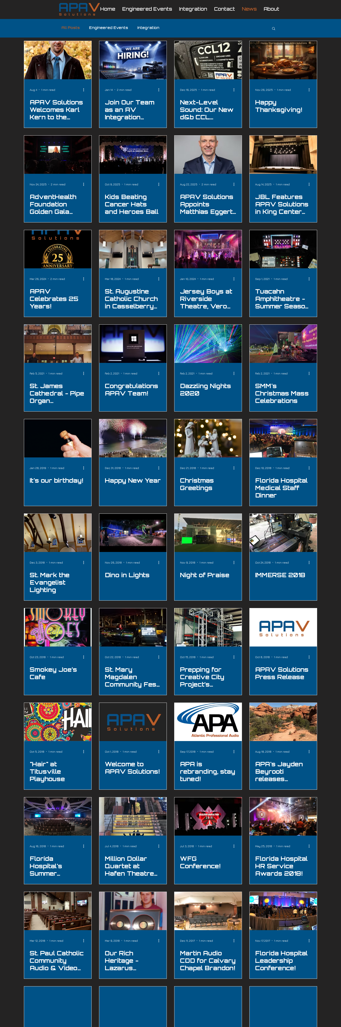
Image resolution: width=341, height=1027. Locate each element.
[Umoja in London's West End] (283, 1005)
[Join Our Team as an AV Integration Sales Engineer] (133, 60)
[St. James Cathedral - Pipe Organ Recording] (57, 344)
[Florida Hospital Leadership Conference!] (283, 911)
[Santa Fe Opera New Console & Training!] (57, 1005)
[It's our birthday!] (57, 438)
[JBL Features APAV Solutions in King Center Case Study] (283, 155)
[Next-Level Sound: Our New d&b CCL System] (208, 60)
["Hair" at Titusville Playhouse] (57, 722)
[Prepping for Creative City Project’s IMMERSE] (208, 627)
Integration (148, 28)
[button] (273, 28)
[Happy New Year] (133, 438)
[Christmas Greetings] (208, 438)
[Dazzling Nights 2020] (208, 344)
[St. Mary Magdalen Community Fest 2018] (133, 627)
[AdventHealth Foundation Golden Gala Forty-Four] (57, 155)
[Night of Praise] (208, 533)
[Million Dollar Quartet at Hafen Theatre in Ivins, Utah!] (133, 816)
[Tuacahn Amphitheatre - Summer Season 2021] (283, 249)
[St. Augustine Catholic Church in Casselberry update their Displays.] (133, 249)
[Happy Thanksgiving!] (283, 60)
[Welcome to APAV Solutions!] (133, 722)
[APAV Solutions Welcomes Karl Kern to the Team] (57, 60)
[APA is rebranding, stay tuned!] (208, 722)
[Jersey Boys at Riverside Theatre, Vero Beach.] (208, 249)
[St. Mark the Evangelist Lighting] (57, 533)
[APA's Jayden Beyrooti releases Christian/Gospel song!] (283, 722)
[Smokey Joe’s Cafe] (57, 627)
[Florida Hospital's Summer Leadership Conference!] (57, 816)
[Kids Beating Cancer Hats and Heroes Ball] (133, 155)
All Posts (70, 28)
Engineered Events (108, 28)
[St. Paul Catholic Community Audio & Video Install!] (57, 911)
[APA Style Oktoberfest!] (133, 1005)
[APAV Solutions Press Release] (283, 627)
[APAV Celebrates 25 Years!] (57, 249)
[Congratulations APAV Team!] (133, 344)
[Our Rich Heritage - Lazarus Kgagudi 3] (133, 911)
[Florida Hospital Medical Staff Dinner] (283, 438)
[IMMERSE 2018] (283, 533)
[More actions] (85, 89)
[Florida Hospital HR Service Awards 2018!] (283, 816)
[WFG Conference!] (208, 816)
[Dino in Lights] (133, 533)
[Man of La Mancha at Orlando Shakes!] (208, 1005)
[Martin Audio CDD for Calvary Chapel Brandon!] (208, 911)
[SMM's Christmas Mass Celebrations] (283, 344)
